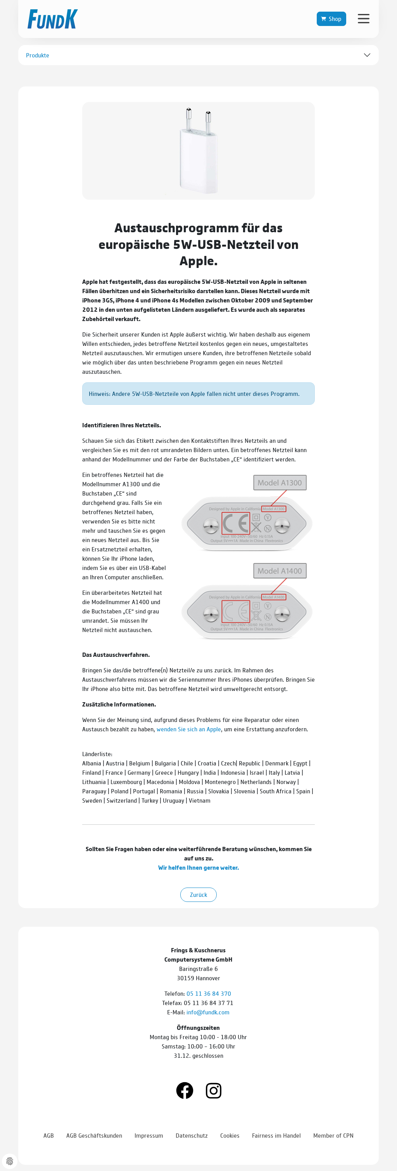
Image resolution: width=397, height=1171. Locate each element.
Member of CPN (333, 1135)
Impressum (149, 1135)
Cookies (230, 1135)
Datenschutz (192, 1135)
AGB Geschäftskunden (94, 1135)
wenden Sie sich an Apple (189, 729)
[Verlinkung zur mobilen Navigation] (363, 18)
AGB (48, 1135)
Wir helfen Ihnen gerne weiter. (198, 867)
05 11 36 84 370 (209, 993)
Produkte (37, 55)
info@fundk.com (208, 1012)
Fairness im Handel (276, 1135)
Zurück (198, 894)
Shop (335, 18)
